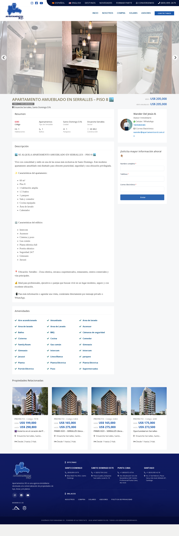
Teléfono (124, 174)
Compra (121, 13)
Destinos (90, 3)
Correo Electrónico (128, 184)
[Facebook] (21, 495)
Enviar (143, 197)
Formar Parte (124, 3)
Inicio (95, 13)
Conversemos (146, 3)
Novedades (105, 3)
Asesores (146, 13)
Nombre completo (128, 164)
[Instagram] (14, 495)
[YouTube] (27, 495)
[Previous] (4, 57)
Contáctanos (164, 13)
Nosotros (107, 13)
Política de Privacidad (121, 499)
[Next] (175, 57)
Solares (133, 13)
